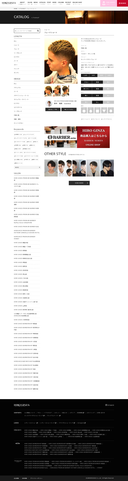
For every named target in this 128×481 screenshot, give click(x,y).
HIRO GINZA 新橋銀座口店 (22, 254)
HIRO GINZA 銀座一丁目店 (22, 246)
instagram (110, 405)
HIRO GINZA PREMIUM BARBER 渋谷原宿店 (38, 466)
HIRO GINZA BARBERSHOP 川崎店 (25, 349)
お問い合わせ (101, 413)
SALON (30, 3)
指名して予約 (53, 109)
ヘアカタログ (22, 8)
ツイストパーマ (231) (30, 152)
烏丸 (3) (30, 141)
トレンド (16, 68)
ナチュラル (17, 87)
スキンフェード (96, 119)
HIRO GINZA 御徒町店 (21, 290)
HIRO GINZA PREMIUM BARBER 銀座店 (36, 461)
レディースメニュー (30, 423)
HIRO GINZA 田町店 (20, 266)
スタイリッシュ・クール (21, 95)
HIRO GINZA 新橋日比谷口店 (23, 258)
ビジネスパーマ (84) (20, 141)
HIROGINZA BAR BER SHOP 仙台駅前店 (27, 361)
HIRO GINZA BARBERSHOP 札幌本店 (26, 353)
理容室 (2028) (26, 148)
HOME (15, 8)
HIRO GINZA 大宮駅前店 (22, 320)
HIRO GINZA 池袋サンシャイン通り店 (26, 302)
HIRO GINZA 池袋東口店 (22, 298)
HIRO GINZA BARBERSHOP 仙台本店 (26, 357)
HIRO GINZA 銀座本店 (21, 242)
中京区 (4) (27, 159)
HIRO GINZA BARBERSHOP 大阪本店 (26, 377)
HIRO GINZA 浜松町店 (21, 270)
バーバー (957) (19, 152)
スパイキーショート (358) (31, 156)
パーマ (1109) (32, 138)
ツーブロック (18, 53)
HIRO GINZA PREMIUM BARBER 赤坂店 (92, 463)
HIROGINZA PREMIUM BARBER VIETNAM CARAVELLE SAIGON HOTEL (72, 468)
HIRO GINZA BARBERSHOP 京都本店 (26, 373)
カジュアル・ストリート (21, 99)
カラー (16, 65)
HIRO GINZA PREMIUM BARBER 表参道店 (65, 463)
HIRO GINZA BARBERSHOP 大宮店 (25, 341)
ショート (16, 45)
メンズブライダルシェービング (33, 415)
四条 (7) (36, 141)
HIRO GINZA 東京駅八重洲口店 (24, 310)
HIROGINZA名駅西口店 (75, 436)
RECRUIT (68, 3)
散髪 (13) (32, 145)
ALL (15, 41)
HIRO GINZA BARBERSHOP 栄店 (25, 369)
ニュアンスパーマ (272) (21, 138)
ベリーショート (86, 119)
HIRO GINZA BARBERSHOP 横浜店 (25, 345)
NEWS (55, 3)
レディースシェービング (47, 423)
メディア (72, 413)
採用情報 (80, 413)
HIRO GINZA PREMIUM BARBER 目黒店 (36, 463)
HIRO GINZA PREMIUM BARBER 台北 (26, 226)
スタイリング (91, 413)
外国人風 (16, 115)
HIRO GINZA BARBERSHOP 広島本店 (26, 385)
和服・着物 (17, 119)
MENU (36, 3)
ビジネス (16, 57)
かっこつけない (18, 123)
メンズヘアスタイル (107, 119)
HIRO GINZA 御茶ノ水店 (22, 294)
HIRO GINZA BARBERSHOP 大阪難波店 (27, 381)
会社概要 (16, 478)
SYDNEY (99, 468)
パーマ (16, 61)
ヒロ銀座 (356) (19, 159)
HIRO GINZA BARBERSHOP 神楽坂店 (26, 333)
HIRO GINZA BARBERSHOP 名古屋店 (26, 365)
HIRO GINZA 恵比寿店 (21, 286)
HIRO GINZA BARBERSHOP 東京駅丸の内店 (62, 443)
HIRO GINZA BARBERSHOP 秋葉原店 (26, 337)
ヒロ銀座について (29, 413)
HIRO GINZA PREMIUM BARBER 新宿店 (96, 461)
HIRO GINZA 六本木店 (21, 278)
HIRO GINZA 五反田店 (21, 282)
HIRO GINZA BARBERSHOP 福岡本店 (26, 389)
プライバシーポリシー (36, 478)
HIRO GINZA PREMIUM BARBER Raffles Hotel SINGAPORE (73, 466)
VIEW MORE (79, 183)
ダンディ (16, 72)
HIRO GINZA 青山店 (20, 274)
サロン (39, 413)
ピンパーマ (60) (19, 156)
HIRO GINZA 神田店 (20, 262)
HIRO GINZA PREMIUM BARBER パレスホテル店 (67, 461)
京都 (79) (25, 145)
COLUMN (61, 3)
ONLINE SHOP (77, 3)
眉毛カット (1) (18, 163)
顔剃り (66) (35, 159)
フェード (16, 49)
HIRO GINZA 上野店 (20, 306)
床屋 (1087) (18, 148)
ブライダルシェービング (66, 423)
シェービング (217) (29, 134)
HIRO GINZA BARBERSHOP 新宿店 (25, 323)
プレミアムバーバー (53, 415)
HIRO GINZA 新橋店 (20, 250)
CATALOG (42, 3)
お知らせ (64, 413)
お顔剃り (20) (18, 134)
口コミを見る (69, 109)
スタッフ (57, 413)
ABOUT (22, 3)
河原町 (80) (18, 145)
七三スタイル (18, 107)
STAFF (49, 3)
